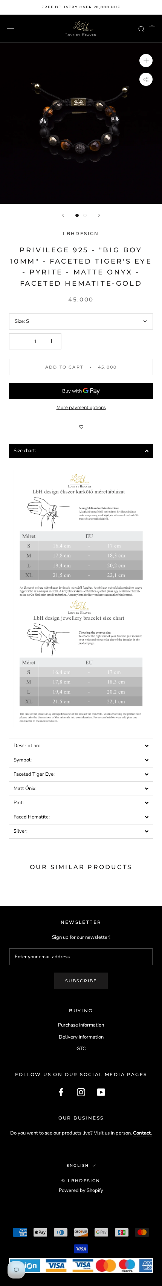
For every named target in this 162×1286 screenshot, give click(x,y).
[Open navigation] (10, 28)
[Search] (141, 28)
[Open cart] (152, 28)
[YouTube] (101, 1092)
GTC (81, 1048)
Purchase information (81, 1025)
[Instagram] (81, 1092)
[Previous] (63, 215)
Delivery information (81, 1037)
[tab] (81, 451)
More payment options (81, 407)
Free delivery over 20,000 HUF (80, 7)
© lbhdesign (80, 1180)
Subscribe (81, 980)
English (77, 1165)
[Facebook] (61, 1092)
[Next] (99, 215)
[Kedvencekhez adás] (81, 427)
